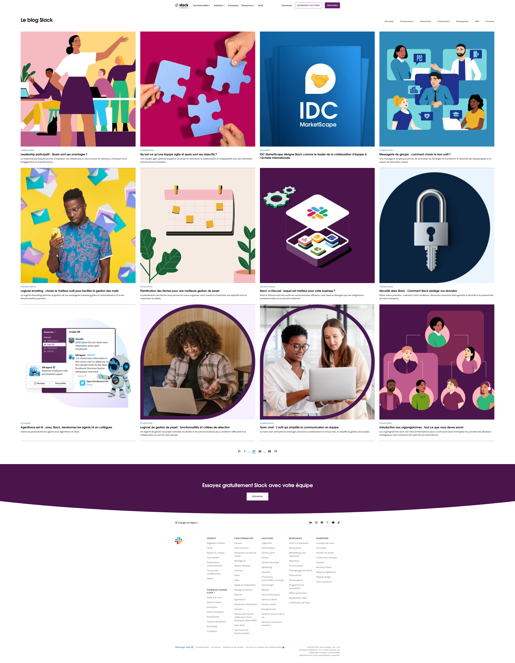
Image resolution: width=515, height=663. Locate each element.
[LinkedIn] (310, 523)
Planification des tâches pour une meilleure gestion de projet (179, 291)
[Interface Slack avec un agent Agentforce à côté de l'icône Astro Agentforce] (78, 362)
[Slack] (182, 5)
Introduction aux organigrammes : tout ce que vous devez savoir (421, 427)
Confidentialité (202, 647)
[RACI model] (197, 89)
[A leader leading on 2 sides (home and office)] (78, 89)
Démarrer (332, 5)
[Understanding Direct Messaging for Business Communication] (436, 89)
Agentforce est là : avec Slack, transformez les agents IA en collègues (66, 427)
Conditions (216, 647)
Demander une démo (308, 5)
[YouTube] (333, 523)
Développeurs (462, 21)
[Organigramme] (436, 362)
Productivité (425, 21)
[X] (327, 523)
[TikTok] (339, 523)
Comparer (489, 21)
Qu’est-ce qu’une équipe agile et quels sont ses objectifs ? (178, 154)
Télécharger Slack (183, 647)
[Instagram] (316, 523)
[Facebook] (322, 523)
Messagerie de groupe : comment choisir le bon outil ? (415, 154)
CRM (477, 21)
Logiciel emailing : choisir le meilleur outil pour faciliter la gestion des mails (70, 291)
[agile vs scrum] (197, 225)
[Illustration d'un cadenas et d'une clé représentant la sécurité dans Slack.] (436, 225)
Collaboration (443, 21)
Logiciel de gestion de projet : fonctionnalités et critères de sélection (185, 427)
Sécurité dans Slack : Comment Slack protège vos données (418, 291)
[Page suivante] (275, 451)
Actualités (389, 21)
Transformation (407, 21)
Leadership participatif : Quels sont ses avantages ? (54, 154)
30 (259, 451)
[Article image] (317, 89)
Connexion (287, 5)
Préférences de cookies (233, 647)
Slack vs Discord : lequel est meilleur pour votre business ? (297, 291)
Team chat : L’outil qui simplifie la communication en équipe (299, 427)
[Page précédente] (239, 451)
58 (269, 451)
